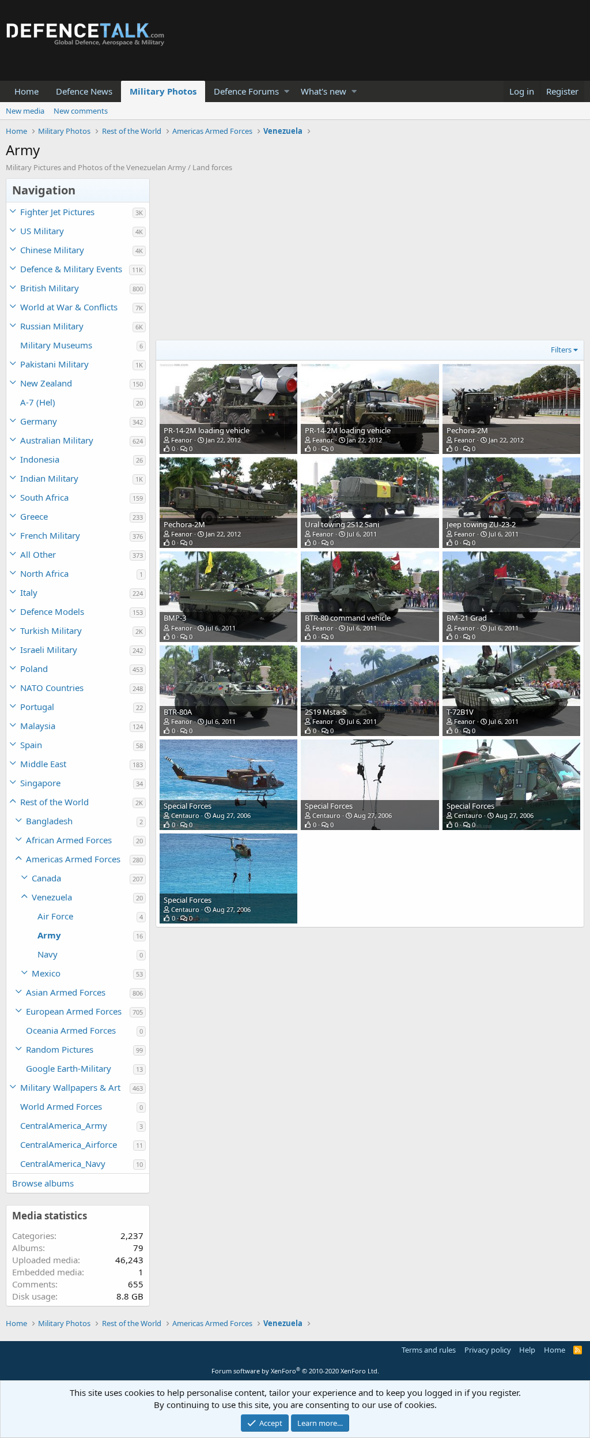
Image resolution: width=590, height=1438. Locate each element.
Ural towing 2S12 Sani (342, 524)
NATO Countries (52, 687)
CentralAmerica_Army (63, 1125)
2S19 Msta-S (325, 712)
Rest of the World (54, 802)
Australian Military (56, 440)
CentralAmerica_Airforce (68, 1144)
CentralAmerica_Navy (62, 1163)
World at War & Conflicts (69, 307)
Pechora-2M (467, 430)
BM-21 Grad (467, 618)
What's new (323, 91)
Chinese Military (52, 250)
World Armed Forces (61, 1106)
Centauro (185, 815)
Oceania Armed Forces (71, 1030)
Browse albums (43, 1183)
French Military (50, 535)
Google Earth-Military (68, 1068)
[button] (286, 91)
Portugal (37, 706)
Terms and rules (429, 1350)
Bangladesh (49, 821)
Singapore (40, 783)
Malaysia (37, 725)
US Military (42, 230)
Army (49, 935)
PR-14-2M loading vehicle (206, 430)
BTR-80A (178, 712)
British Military (49, 288)
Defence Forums (246, 91)
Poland (34, 668)
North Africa (44, 573)
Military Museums (56, 345)
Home (26, 91)
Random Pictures (59, 1049)
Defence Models (52, 611)
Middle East (43, 763)
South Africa (44, 497)
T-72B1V (460, 712)
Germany (38, 421)
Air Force (55, 916)
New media (25, 111)
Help (527, 1350)
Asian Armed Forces (65, 992)
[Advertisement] (367, 259)
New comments (81, 111)
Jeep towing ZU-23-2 (481, 524)
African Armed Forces (69, 840)
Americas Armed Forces (73, 859)
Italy (28, 592)
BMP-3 (175, 618)
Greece (34, 516)
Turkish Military (51, 630)
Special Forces (187, 806)
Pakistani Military (54, 364)
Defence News (84, 91)
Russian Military (52, 326)
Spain (31, 744)
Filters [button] (561, 349)
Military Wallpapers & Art (70, 1087)
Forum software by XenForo (295, 1370)
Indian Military (49, 478)
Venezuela (52, 897)
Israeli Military (48, 649)
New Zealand (46, 383)
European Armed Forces (74, 1011)
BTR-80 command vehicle (348, 618)
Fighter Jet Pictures (57, 211)
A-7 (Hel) (37, 402)
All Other (38, 554)
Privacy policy (487, 1350)
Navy (47, 954)
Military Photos (163, 91)
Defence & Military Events (71, 269)
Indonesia (39, 459)
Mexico (46, 973)
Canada (46, 878)
